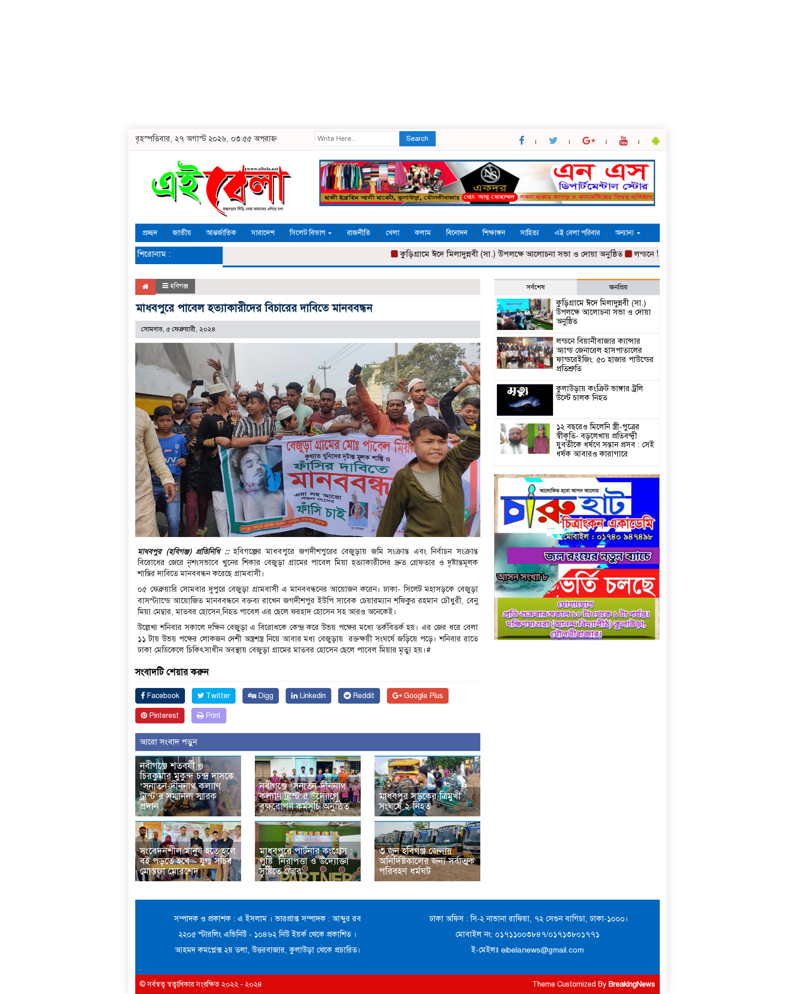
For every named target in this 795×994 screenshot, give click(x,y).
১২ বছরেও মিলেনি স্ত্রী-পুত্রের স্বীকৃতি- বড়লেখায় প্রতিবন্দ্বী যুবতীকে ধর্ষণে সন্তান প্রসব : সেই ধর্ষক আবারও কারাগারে (605, 440)
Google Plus (422, 695)
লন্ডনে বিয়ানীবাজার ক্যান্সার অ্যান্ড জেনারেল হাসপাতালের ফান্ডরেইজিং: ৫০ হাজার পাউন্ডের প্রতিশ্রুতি (605, 354)
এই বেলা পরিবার (577, 232)
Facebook (162, 695)
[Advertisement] (276, 64)
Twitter (217, 695)
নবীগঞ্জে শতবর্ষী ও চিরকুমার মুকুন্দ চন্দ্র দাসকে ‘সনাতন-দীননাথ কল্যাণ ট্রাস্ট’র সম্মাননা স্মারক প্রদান (187, 786)
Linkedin (312, 695)
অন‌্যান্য (625, 232)
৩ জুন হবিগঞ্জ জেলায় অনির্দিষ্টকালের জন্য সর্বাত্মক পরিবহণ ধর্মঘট (426, 861)
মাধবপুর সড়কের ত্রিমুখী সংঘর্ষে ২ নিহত (420, 801)
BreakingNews (631, 984)
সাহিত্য (529, 232)
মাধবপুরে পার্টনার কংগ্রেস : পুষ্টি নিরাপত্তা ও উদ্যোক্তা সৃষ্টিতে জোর (305, 861)
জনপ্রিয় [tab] (618, 287)
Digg (264, 695)
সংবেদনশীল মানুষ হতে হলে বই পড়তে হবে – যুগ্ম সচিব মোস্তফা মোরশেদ (188, 861)
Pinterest (163, 715)
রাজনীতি (358, 232)
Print (212, 715)
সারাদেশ (263, 232)
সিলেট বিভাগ (308, 232)
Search (417, 138)
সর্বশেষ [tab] (535, 287)
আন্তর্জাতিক (221, 232)
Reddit (362, 695)
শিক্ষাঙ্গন (494, 232)
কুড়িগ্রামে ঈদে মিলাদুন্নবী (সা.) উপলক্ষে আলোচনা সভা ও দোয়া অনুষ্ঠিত (490, 254)
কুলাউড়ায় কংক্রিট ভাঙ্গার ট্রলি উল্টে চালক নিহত (599, 393)
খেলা (392, 232)
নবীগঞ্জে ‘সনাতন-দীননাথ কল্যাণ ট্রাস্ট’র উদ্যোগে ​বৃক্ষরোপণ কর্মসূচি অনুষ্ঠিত (305, 796)
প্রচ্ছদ (150, 232)
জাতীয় (182, 232)
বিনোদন (456, 232)
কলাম (423, 232)
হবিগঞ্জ (179, 286)
